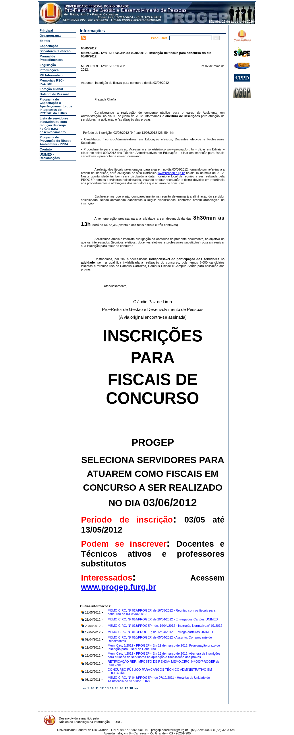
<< (84, 688)
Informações (49, 70)
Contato (46, 149)
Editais (45, 40)
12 (102, 688)
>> (136, 688)
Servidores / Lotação (55, 51)
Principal (46, 30)
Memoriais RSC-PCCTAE (52, 82)
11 (97, 688)
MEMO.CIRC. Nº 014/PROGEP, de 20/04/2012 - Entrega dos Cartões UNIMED (163, 619)
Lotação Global (51, 89)
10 (92, 688)
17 (126, 688)
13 (107, 688)
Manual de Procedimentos (51, 58)
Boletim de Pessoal (54, 94)
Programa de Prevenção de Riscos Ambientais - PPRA (55, 141)
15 (116, 688)
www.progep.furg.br (171, 173)
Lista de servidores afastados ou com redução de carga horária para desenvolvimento (54, 125)
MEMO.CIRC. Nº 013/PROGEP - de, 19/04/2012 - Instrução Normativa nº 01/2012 (165, 625)
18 (131, 688)
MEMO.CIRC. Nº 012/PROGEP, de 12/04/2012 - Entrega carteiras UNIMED (160, 632)
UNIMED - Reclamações (50, 156)
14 (111, 688)
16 (121, 688)
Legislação (48, 65)
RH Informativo (51, 75)
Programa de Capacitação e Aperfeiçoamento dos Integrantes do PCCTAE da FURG (56, 106)
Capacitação (49, 46)
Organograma (50, 35)
